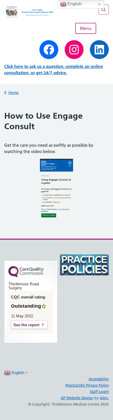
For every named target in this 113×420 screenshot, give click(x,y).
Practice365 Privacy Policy (87, 385)
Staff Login (99, 391)
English (74, 4)
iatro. (104, 398)
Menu (85, 28)
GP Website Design (77, 398)
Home (13, 92)
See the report (26, 325)
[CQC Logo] (26, 276)
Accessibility (99, 379)
